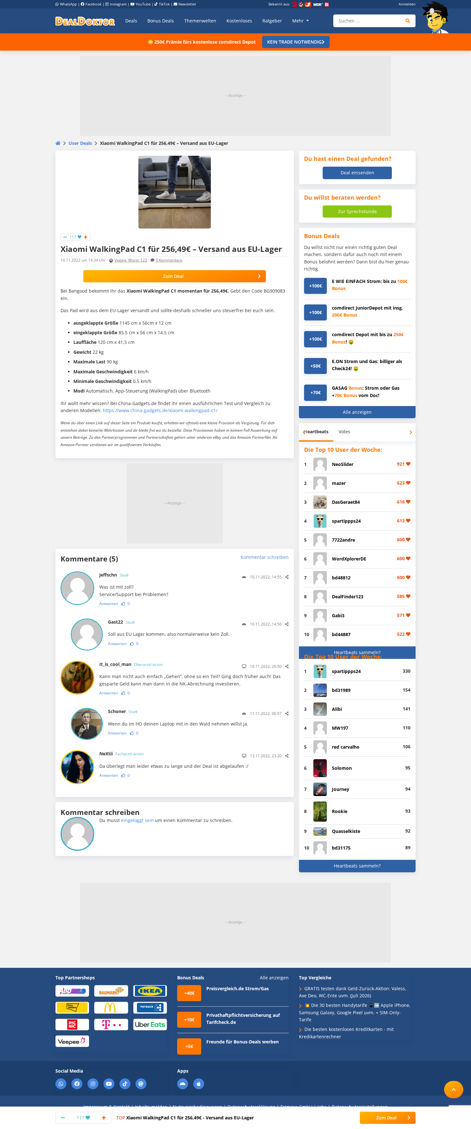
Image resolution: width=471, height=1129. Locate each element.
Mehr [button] (298, 21)
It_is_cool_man (131, 664)
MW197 (340, 728)
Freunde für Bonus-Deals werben (242, 1042)
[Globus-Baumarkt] (111, 990)
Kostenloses (239, 21)
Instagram (118, 4)
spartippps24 (346, 521)
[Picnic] (72, 1024)
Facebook (94, 4)
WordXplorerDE (349, 559)
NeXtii (121, 754)
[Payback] (150, 1007)
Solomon (342, 768)
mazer (339, 483)
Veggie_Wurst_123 (130, 260)
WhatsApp (68, 4)
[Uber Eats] (150, 1024)
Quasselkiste (346, 831)
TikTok (164, 4)
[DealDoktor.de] (85, 21)
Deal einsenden (357, 173)
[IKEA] (150, 990)
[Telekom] (111, 1024)
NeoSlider (342, 464)
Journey (340, 789)
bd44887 (341, 634)
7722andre (343, 540)
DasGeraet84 (346, 502)
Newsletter (187, 4)
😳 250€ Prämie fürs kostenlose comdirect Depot (202, 42)
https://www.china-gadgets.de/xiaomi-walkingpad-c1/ (160, 410)
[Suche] (408, 20)
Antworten (108, 603)
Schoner (122, 711)
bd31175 (341, 848)
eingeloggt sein (137, 820)
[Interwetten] (72, 1007)
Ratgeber (272, 21)
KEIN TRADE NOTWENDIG (294, 42)
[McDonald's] (111, 1007)
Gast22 (121, 622)
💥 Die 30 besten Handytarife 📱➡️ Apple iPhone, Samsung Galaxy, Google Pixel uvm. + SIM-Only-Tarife (354, 1012)
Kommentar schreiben (265, 557)
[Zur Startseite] (437, 17)
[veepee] (72, 1040)
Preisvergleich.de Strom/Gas (237, 988)
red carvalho (345, 747)
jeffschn (113, 575)
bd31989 (341, 690)
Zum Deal (173, 276)
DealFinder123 (347, 597)
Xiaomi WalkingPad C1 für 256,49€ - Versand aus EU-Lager (185, 1118)
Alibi (337, 709)
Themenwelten (200, 21)
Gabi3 (338, 615)
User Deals (80, 143)
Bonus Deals (160, 21)
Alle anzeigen (357, 412)
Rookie (339, 811)
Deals (131, 21)
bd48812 (341, 578)
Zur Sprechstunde (357, 211)
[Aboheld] (72, 990)
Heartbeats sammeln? (357, 652)
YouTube (143, 4)
